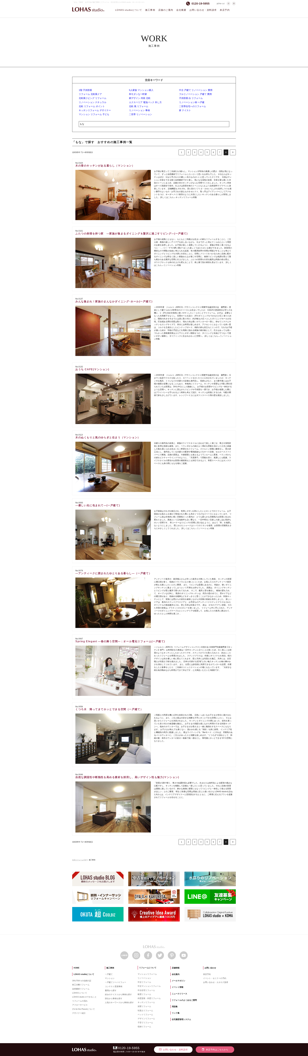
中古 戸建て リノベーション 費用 (195, 90)
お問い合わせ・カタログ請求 (215, 982)
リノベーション (144, 978)
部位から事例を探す (113, 998)
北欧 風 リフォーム (138, 106)
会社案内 (176, 974)
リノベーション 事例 (139, 110)
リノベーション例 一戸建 (191, 102)
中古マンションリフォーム (149, 986)
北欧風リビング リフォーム (92, 98)
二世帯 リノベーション (140, 114)
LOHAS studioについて (128, 10)
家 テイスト (185, 110)
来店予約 (225, 10)
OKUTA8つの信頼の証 (81, 981)
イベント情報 (177, 987)
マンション (110, 978)
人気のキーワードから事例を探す (119, 1002)
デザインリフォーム (146, 1018)
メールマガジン (178, 981)
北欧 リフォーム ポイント (92, 106)
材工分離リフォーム (81, 985)
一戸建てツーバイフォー (115, 982)
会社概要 (181, 10)
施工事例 (150, 10)
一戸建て (109, 974)
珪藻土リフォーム (145, 1010)
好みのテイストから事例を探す (118, 994)
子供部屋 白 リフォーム (191, 98)
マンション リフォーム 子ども (94, 114)
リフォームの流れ (80, 1001)
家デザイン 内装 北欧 (139, 98)
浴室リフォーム (144, 1006)
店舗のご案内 (165, 10)
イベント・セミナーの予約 (214, 978)
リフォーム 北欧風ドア (90, 94)
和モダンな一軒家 (138, 94)
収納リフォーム (144, 1026)
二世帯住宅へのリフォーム (192, 106)
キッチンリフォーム (146, 1002)
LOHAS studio (88, 9)
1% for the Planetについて (83, 1009)
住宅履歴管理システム (181, 1019)
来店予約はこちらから (215, 1049)
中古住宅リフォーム (146, 990)
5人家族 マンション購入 (141, 90)
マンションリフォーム (147, 974)
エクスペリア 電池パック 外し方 (145, 102)
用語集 (175, 1006)
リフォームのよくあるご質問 (184, 1000)
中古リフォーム (144, 982)
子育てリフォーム (145, 1022)
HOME (76, 968)
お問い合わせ (210, 968)
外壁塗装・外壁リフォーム (149, 998)
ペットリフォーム (145, 1014)
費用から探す (110, 990)
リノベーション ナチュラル (92, 102)
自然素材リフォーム (81, 989)
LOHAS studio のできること (84, 997)
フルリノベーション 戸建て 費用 (195, 94)
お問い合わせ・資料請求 (203, 10)
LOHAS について (79, 993)
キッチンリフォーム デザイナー (95, 110)
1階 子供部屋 (85, 90)
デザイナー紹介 (79, 1013)
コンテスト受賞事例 (113, 986)
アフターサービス (80, 1005)
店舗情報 (176, 968)
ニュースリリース (179, 994)
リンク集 (176, 1013)
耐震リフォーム (144, 994)
